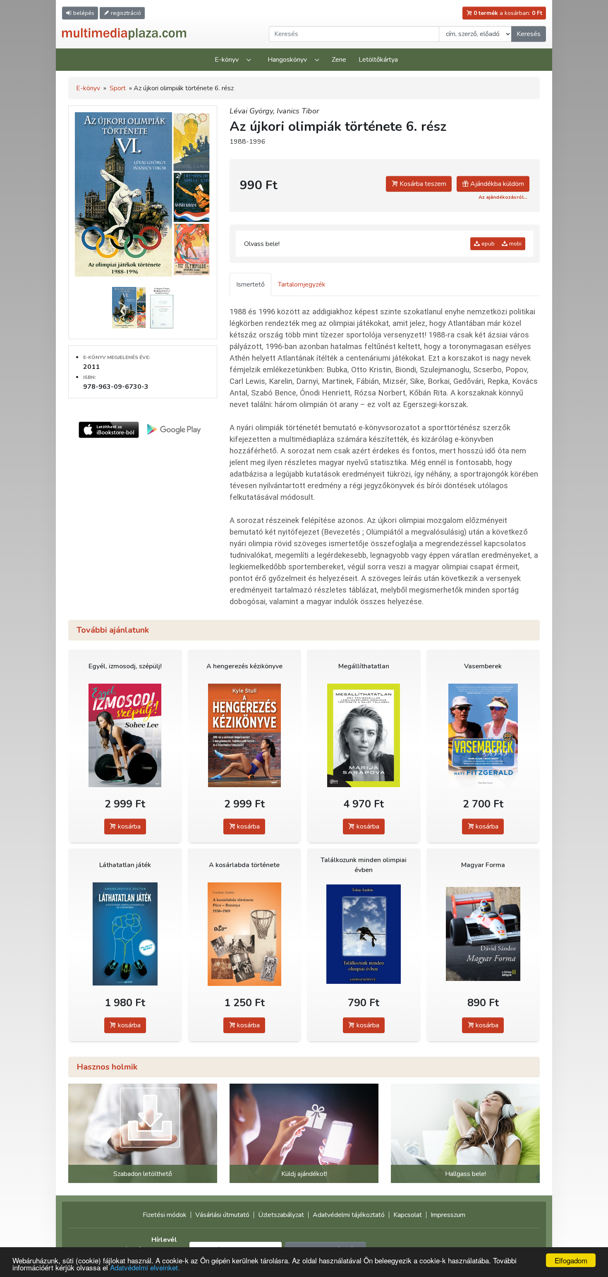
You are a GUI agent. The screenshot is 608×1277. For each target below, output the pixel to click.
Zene (339, 59)
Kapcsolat (407, 1214)
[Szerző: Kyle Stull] (244, 735)
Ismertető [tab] (250, 284)
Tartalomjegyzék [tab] (302, 284)
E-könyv (227, 59)
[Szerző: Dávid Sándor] (483, 934)
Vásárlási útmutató (222, 1214)
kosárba (128, 826)
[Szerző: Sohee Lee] (125, 735)
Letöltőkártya (378, 59)
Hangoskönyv (287, 59)
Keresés (529, 34)
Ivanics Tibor (298, 111)
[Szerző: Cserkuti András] (244, 934)
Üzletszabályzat (281, 1214)
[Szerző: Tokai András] (363, 934)
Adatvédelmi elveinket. (145, 1267)
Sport (118, 88)
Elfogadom (571, 1260)
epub (487, 244)
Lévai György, (253, 111)
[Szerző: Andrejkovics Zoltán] (125, 934)
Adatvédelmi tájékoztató (349, 1214)
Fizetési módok (165, 1214)
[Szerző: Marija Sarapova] (363, 735)
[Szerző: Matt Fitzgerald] (483, 735)
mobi (514, 244)
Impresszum (448, 1214)
